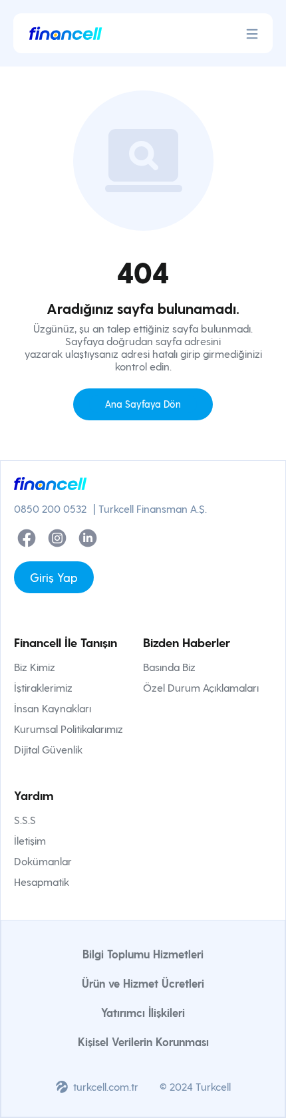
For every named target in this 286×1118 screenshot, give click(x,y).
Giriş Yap (54, 577)
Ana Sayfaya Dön (143, 404)
